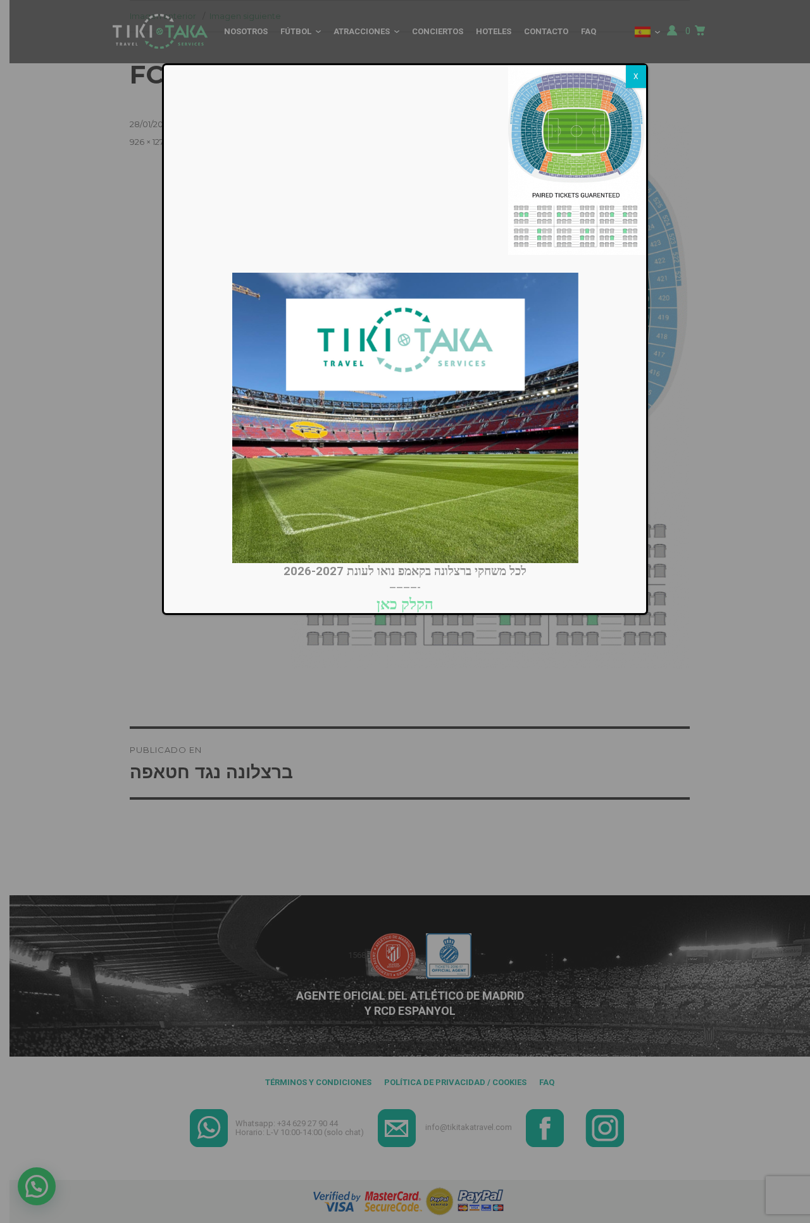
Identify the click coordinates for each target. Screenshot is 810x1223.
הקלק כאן (405, 604)
